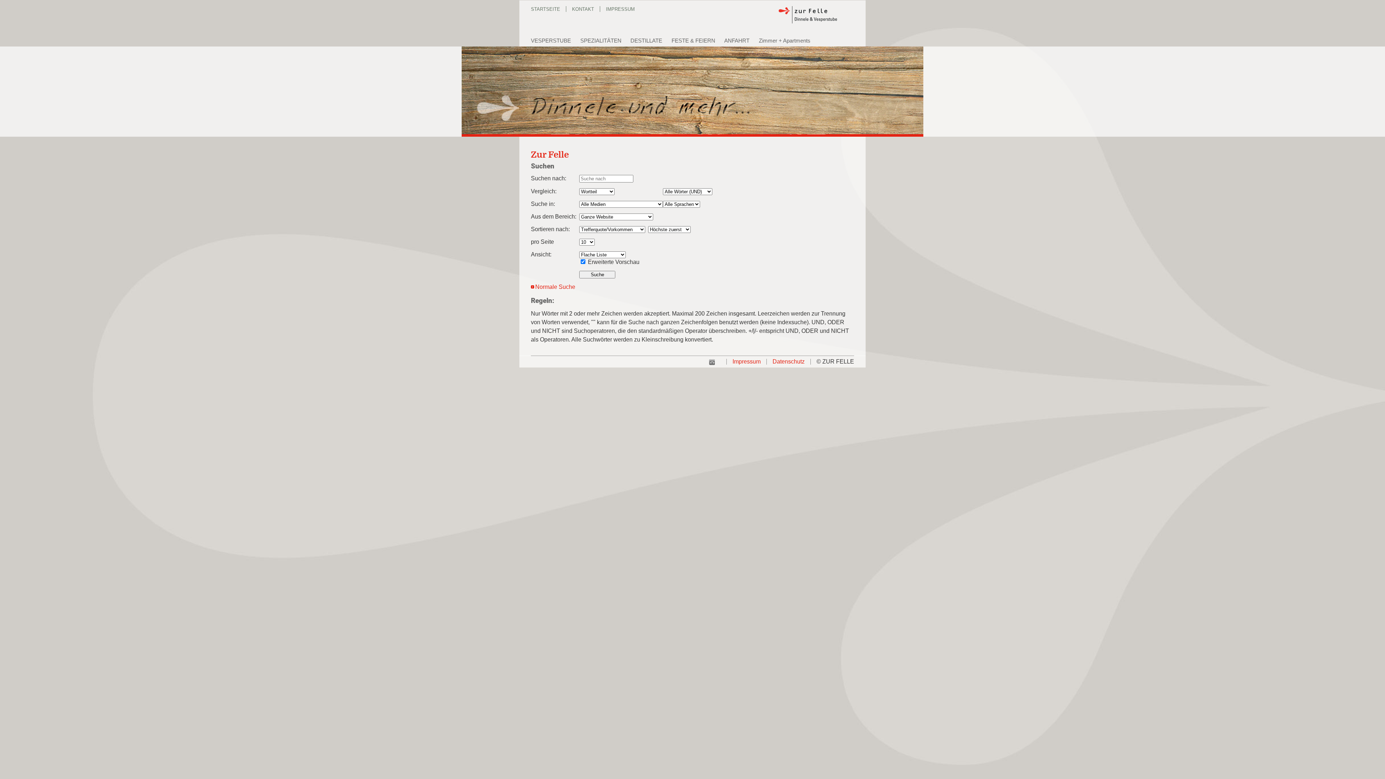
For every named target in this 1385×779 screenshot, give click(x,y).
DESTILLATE (646, 41)
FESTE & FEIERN (693, 41)
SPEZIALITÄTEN (600, 41)
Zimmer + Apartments (784, 41)
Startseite (545, 9)
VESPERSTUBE (551, 41)
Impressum (620, 9)
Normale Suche (555, 287)
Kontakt (583, 9)
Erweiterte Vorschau (613, 262)
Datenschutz (789, 361)
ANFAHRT (736, 41)
